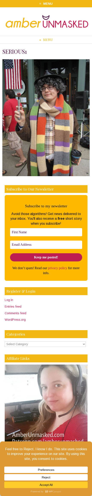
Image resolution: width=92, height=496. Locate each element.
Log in (9, 300)
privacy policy (57, 268)
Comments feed (15, 313)
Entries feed (13, 306)
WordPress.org (15, 319)
